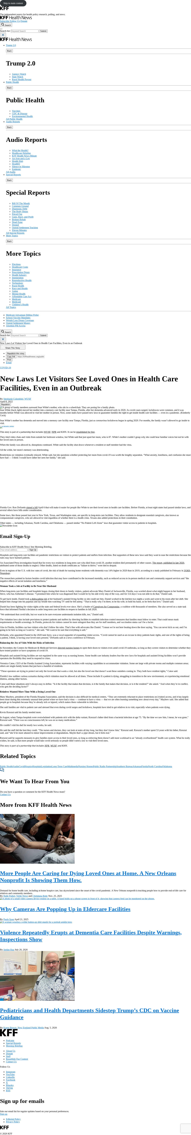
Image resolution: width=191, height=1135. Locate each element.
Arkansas (137, 766)
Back (9, 51)
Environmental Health (22, 116)
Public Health (12, 82)
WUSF (47, 432)
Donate (23, 21)
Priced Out (17, 214)
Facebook (10, 1080)
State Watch (17, 76)
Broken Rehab (19, 219)
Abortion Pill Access (15, 325)
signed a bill (32, 507)
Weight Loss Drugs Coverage (20, 320)
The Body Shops (20, 211)
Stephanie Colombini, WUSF (17, 399)
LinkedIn (10, 1077)
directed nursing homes (69, 648)
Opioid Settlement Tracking (25, 227)
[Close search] (3, 35)
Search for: (5, 31)
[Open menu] (1, 28)
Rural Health (18, 285)
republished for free (85, 432)
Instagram (10, 1072)
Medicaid (16, 302)
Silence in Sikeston (21, 166)
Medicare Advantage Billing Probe (22, 315)
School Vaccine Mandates (18, 317)
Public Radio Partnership (105, 766)
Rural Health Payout (21, 79)
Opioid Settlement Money (18, 323)
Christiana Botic (40, 896)
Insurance (16, 269)
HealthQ (16, 164)
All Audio (10, 172)
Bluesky (10, 1085)
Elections (16, 264)
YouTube (10, 1074)
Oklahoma (167, 766)
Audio (16, 766)
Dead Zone (17, 222)
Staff (8, 1056)
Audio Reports (13, 121)
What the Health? (20, 150)
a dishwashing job (38, 599)
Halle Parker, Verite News (15, 896)
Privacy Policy (13, 1122)
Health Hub (17, 161)
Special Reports (13, 174)
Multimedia (72, 766)
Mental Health (18, 294)
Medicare (16, 299)
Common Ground (20, 206)
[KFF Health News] (16, 18)
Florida (144, 766)
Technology (17, 283)
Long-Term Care (59, 766)
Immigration (17, 277)
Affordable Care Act (21, 296)
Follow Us (15, 21)
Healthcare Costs (20, 267)
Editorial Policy (13, 1119)
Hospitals (36, 766)
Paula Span (8, 919)
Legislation (46, 766)
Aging (15, 291)
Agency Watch (19, 74)
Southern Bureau (125, 766)
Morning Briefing (14, 1046)
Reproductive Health (21, 280)
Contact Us (5, 794)
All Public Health (14, 119)
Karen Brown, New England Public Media (23, 1027)
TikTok (9, 1088)
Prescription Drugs (21, 272)
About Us (10, 1051)
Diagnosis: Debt (19, 209)
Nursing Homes (85, 766)
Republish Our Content (17, 1059)
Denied (15, 225)
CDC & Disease (19, 113)
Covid (22, 766)
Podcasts (10, 1040)
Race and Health (20, 288)
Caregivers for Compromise (106, 606)
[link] (5, 404)
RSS (8, 1090)
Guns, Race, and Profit (22, 217)
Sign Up (32, 550)
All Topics (11, 307)
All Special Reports (15, 233)
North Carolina (155, 766)
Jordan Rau (8, 949)
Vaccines (16, 111)
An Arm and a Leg (21, 158)
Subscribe (4, 21)
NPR (54, 432)
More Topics (12, 235)
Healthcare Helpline (21, 153)
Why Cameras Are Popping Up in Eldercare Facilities (65, 909)
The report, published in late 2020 (168, 563)
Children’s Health (20, 304)
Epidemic (16, 169)
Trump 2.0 (11, 45)
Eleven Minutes (19, 230)
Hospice (28, 766)
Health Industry (19, 275)
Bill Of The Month (21, 203)
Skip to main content (13, 3)
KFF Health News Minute (24, 156)
